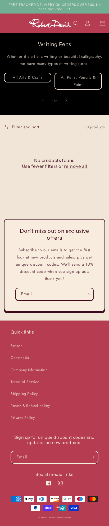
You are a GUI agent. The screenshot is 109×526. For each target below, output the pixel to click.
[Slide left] (43, 101)
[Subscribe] (87, 294)
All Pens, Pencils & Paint (78, 80)
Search (16, 345)
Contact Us (20, 357)
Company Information (29, 369)
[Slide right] (66, 101)
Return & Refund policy (30, 405)
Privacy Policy (23, 417)
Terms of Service (25, 381)
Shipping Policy (24, 393)
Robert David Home (60, 517)
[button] (10, 22)
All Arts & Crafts (27, 77)
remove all (75, 166)
